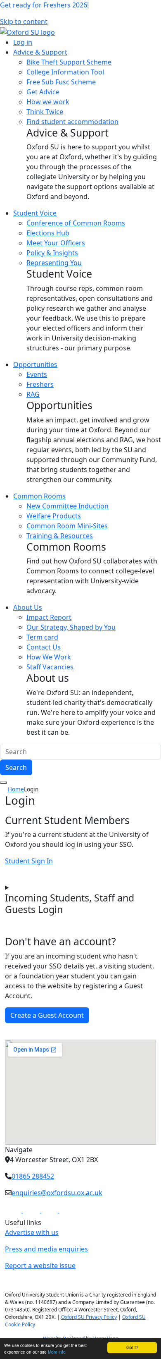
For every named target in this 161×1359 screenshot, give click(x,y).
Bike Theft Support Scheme (68, 62)
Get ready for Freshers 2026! (44, 5)
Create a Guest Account (47, 1015)
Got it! (132, 1347)
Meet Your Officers (55, 242)
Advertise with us (32, 1232)
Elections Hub (47, 232)
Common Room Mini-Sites (67, 525)
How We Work (48, 657)
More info (57, 1352)
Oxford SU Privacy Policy (89, 1317)
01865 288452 (33, 1176)
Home (16, 789)
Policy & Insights (52, 252)
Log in (22, 42)
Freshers (40, 384)
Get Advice (42, 91)
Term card (42, 637)
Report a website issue (40, 1265)
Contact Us (43, 647)
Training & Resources (59, 535)
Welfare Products (53, 515)
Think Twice (44, 111)
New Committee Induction (67, 506)
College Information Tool (65, 72)
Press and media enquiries (46, 1249)
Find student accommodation (72, 121)
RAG (33, 394)
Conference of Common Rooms (75, 223)
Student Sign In (29, 860)
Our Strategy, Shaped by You (71, 627)
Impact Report (48, 617)
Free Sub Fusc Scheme (61, 81)
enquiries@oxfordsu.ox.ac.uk (57, 1192)
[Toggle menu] (3, 782)
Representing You (54, 262)
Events (36, 374)
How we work (47, 101)
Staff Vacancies (49, 666)
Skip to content (23, 21)
